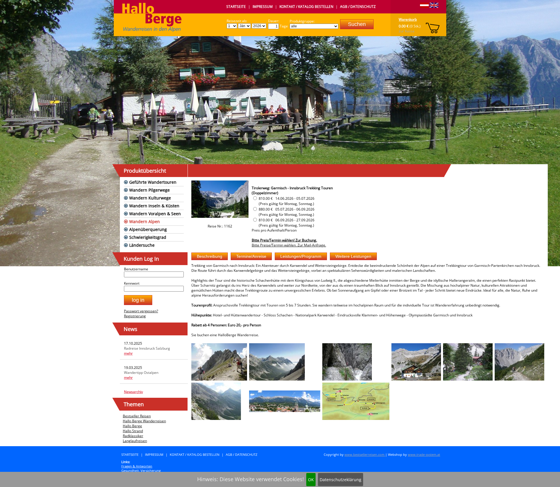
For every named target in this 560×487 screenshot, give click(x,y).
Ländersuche (142, 245)
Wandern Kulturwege (150, 198)
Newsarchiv (133, 391)
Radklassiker (133, 435)
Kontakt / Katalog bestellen (306, 6)
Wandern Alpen (144, 221)
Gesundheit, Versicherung (141, 470)
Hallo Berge (132, 425)
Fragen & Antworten (136, 466)
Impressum (263, 6)
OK (311, 479)
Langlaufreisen (135, 440)
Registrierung (135, 315)
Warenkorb (408, 19)
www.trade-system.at (424, 454)
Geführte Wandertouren (152, 182)
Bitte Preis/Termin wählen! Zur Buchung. (284, 240)
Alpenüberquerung (148, 229)
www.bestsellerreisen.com (364, 454)
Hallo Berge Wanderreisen (144, 420)
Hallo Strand (133, 430)
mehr (128, 353)
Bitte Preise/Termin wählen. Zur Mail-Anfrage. (289, 245)
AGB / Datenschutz (358, 6)
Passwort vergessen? (141, 311)
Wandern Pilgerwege (149, 190)
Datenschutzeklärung (340, 479)
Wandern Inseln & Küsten (154, 206)
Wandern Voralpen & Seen (155, 213)
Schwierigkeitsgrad (147, 237)
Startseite (236, 6)
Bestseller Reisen (137, 416)
